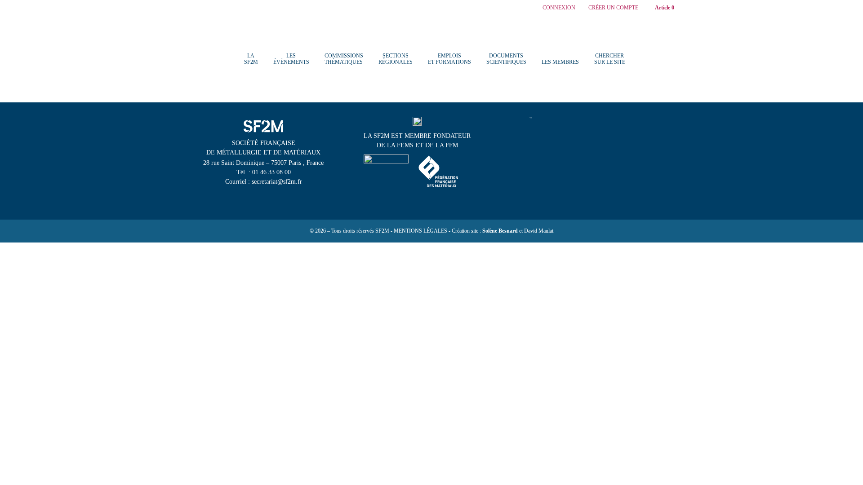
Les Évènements (291, 59)
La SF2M (251, 59)
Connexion (559, 8)
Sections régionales (395, 59)
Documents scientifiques (506, 59)
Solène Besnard (500, 231)
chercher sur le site (609, 59)
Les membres (560, 62)
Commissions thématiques (344, 59)
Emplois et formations (449, 59)
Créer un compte (613, 8)
